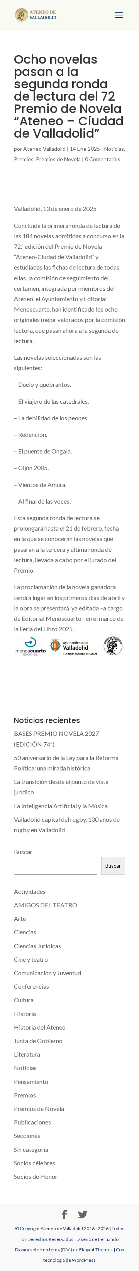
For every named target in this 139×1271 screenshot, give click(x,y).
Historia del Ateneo (40, 1027)
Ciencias (25, 932)
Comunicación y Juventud (47, 972)
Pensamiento (31, 1081)
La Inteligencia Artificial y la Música (61, 805)
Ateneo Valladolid (44, 148)
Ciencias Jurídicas (37, 945)
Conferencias (31, 986)
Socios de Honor (36, 1176)
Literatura (27, 1054)
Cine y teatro (31, 959)
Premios (24, 159)
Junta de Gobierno (38, 1040)
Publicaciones (32, 1122)
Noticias (114, 148)
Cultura (24, 999)
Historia (25, 1013)
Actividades (30, 891)
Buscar (23, 851)
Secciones (27, 1135)
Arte (20, 918)
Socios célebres (34, 1162)
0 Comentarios (102, 159)
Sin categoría (31, 1149)
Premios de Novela (58, 159)
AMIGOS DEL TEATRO (45, 905)
